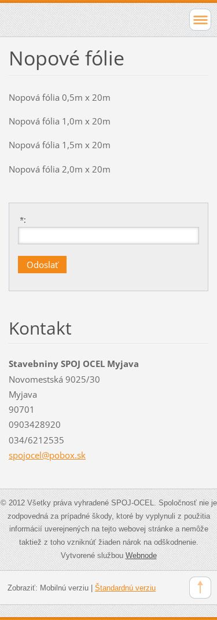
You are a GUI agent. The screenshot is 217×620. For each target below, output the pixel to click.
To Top (200, 588)
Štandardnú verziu (125, 588)
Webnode (141, 555)
